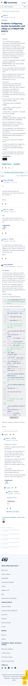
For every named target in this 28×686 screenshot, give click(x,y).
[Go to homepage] (4, 561)
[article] (14, 192)
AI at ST (3, 626)
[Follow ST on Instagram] (9, 668)
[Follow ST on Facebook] (12, 668)
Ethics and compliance (7, 649)
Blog (2, 594)
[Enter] (2, 6)
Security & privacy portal (7, 661)
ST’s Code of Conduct (7, 657)
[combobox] (14, 6)
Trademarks (7, 678)
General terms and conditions (8, 598)
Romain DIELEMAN (8, 180)
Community (4, 614)
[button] (2, 3)
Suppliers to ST (5, 590)
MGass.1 (5, 15)
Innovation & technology (7, 582)
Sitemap (3, 639)
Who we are (4, 570)
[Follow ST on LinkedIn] (5, 668)
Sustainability (4, 578)
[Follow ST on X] (2, 668)
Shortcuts (3, 635)
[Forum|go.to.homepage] (10, 3)
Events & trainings (6, 622)
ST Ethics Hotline (5, 653)
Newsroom (4, 618)
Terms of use (6, 676)
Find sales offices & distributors (9, 610)
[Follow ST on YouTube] (15, 668)
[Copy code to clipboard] (24, 300)
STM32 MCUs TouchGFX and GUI (10, 11)
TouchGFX (16, 164)
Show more (13, 417)
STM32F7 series (6, 164)
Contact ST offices (6, 606)
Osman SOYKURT (8, 264)
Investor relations (5, 574)
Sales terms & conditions (18, 676)
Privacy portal (15, 678)
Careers (3, 586)
